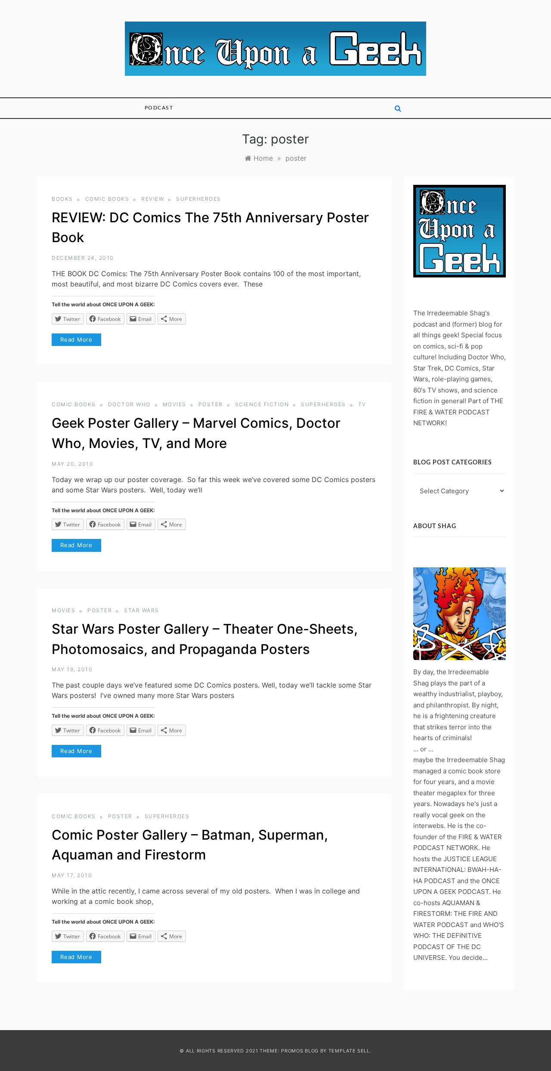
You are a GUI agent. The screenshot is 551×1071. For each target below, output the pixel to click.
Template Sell (349, 1051)
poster (210, 404)
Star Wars (141, 610)
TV (362, 404)
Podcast (159, 107)
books (62, 199)
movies (174, 404)
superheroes (198, 199)
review (152, 199)
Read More (76, 339)
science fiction (262, 404)
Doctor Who (129, 404)
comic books (107, 199)
